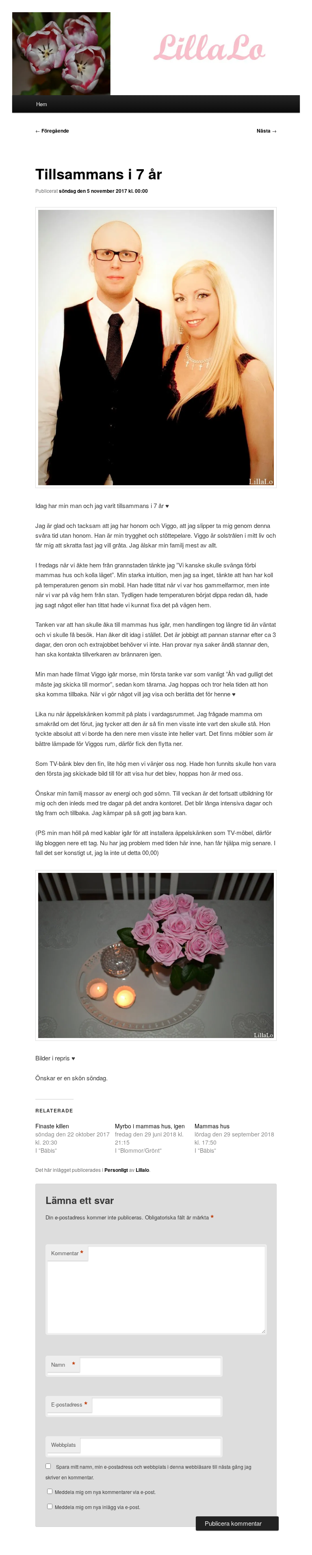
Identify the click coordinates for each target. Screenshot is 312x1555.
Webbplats (63, 1444)
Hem (41, 104)
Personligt (116, 1169)
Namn (63, 1364)
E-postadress (69, 1404)
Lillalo (142, 1169)
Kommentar (67, 1253)
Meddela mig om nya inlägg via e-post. (97, 1506)
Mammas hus (212, 1126)
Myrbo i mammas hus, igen (150, 1126)
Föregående (52, 130)
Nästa (267, 130)
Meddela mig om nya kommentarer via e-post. (105, 1491)
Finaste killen (52, 1126)
